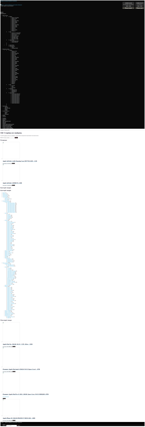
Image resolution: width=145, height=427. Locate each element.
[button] (3, 13)
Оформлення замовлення (7, 125)
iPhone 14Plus (14, 63)
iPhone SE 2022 (15, 76)
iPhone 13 (13, 30)
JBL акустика (7, 198)
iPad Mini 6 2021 (15, 36)
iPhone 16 (13, 23)
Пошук (16, 137)
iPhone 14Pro (9, 292)
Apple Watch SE (15, 41)
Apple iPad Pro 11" (10, 276)
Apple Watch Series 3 (16, 100)
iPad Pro (13, 85)
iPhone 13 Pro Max (15, 65)
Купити (13, 163)
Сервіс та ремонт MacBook (8, 128)
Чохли (6, 199)
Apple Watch (12, 39)
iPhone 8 (13, 82)
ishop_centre (140, 8)
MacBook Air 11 (10, 260)
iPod (6, 256)
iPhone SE (9, 305)
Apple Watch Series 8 (16, 95)
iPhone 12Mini (14, 72)
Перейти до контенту (13, 0)
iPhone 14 (13, 28)
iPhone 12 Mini (10, 225)
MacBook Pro (14, 89)
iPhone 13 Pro (14, 66)
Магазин (4, 122)
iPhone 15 (13, 27)
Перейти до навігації (4, 0)
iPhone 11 (13, 75)
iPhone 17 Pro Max (15, 17)
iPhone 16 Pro (14, 21)
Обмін (4, 115)
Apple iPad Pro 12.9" (11, 277)
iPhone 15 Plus (14, 26)
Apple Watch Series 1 (16, 102)
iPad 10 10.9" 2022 (15, 35)
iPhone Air (14, 19)
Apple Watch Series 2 (16, 101)
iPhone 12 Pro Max (15, 69)
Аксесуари (5, 105)
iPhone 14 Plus (14, 29)
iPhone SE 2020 (15, 77)
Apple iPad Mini (10, 275)
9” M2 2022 (9, 270)
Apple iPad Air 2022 (11, 274)
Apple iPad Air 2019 (11, 272)
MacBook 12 (14, 91)
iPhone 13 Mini (10, 231)
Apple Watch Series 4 (16, 98)
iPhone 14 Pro (14, 62)
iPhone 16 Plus (14, 22)
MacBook (11, 88)
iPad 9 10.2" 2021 (15, 38)
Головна (4, 118)
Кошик (4, 120)
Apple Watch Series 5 (16, 99)
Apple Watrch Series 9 (16, 94)
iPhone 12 (13, 71)
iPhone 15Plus (14, 59)
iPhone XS (14, 80)
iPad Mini (13, 87)
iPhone (11, 16)
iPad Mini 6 (9, 280)
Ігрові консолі (12, 46)
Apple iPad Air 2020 (11, 273)
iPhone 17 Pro (14, 18)
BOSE (6, 110)
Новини (4, 116)
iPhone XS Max (15, 79)
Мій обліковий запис (7, 121)
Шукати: (2, 137)
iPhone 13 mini (14, 68)
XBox (13, 47)
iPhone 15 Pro (14, 25)
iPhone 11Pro (14, 74)
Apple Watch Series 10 (16, 93)
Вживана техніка (6, 49)
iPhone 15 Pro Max (15, 24)
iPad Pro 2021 (9, 284)
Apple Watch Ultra (15, 40)
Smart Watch (5, 194)
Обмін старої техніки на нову (8, 124)
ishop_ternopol (129, 8)
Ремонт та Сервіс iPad (7, 126)
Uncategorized (5, 195)
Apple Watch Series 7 (16, 96)
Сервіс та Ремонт (6, 111)
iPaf (8, 219)
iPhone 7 (13, 83)
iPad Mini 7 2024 (15, 37)
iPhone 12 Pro (14, 70)
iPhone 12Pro (9, 228)
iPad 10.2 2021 (10, 279)
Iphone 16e (9, 301)
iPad (10, 31)
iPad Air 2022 (14, 34)
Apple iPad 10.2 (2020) (11, 271)
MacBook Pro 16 (8, 314)
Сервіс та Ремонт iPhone (7, 127)
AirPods (6, 106)
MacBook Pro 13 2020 (9, 313)
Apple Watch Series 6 (16, 97)
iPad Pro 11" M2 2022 (16, 33)
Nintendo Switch (15, 48)
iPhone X (13, 81)
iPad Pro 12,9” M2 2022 (16, 32)
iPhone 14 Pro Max (15, 61)
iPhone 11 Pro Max (15, 73)
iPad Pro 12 (9, 283)
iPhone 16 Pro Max (15, 20)
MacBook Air (14, 90)
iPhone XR (14, 78)
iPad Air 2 (9, 215)
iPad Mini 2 (9, 217)
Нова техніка (5, 15)
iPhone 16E (14, 56)
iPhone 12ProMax (10, 229)
